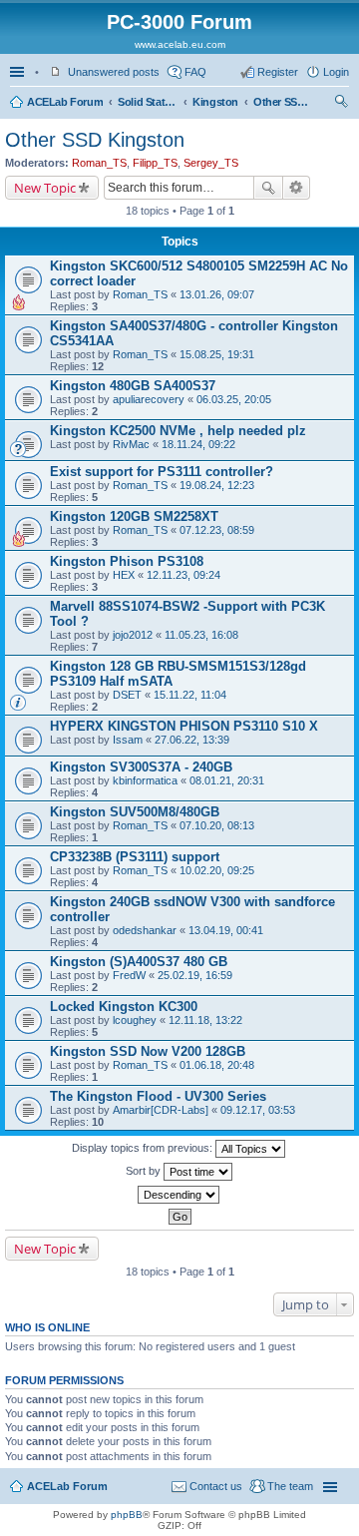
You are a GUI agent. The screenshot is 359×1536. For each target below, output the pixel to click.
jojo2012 (133, 635)
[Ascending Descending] (179, 1195)
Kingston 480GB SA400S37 (132, 385)
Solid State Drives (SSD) (148, 102)
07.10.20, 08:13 (217, 825)
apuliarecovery (148, 399)
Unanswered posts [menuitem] (114, 72)
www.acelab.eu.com (180, 44)
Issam (128, 740)
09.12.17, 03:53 (257, 1110)
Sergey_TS (210, 163)
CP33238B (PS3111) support (134, 856)
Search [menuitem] (341, 104)
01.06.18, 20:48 (217, 1065)
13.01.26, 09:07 (217, 294)
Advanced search (296, 188)
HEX (124, 575)
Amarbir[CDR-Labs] (160, 1110)
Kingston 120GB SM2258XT (134, 516)
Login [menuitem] (336, 72)
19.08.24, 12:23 (217, 485)
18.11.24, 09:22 (198, 444)
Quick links (19, 72)
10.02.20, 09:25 (217, 870)
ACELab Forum (65, 102)
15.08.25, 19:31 (217, 354)
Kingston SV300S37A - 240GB (141, 767)
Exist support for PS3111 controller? (161, 471)
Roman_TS (99, 163)
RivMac (131, 444)
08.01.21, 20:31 (226, 780)
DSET (127, 695)
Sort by (145, 1171)
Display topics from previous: (143, 1148)
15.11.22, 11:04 (190, 695)
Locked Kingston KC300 (123, 1006)
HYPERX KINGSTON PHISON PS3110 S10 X (184, 726)
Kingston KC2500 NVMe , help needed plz (178, 430)
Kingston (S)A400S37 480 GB (138, 961)
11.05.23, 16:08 (201, 635)
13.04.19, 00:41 (225, 930)
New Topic (45, 188)
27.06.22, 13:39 (192, 740)
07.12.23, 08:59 (217, 530)
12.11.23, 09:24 (183, 575)
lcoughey (135, 1020)
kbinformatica (145, 780)
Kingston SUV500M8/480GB (134, 811)
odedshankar (145, 930)
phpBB (127, 1514)
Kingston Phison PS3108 (126, 561)
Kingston (215, 102)
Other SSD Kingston (283, 102)
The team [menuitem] (290, 1486)
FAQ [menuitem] (195, 72)
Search (268, 188)
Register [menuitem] (277, 72)
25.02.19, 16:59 (195, 975)
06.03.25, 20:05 (233, 399)
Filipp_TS (155, 163)
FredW (129, 975)
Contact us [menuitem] (215, 1486)
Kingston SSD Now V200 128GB (147, 1051)
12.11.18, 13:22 (205, 1020)
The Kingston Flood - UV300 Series (158, 1096)
